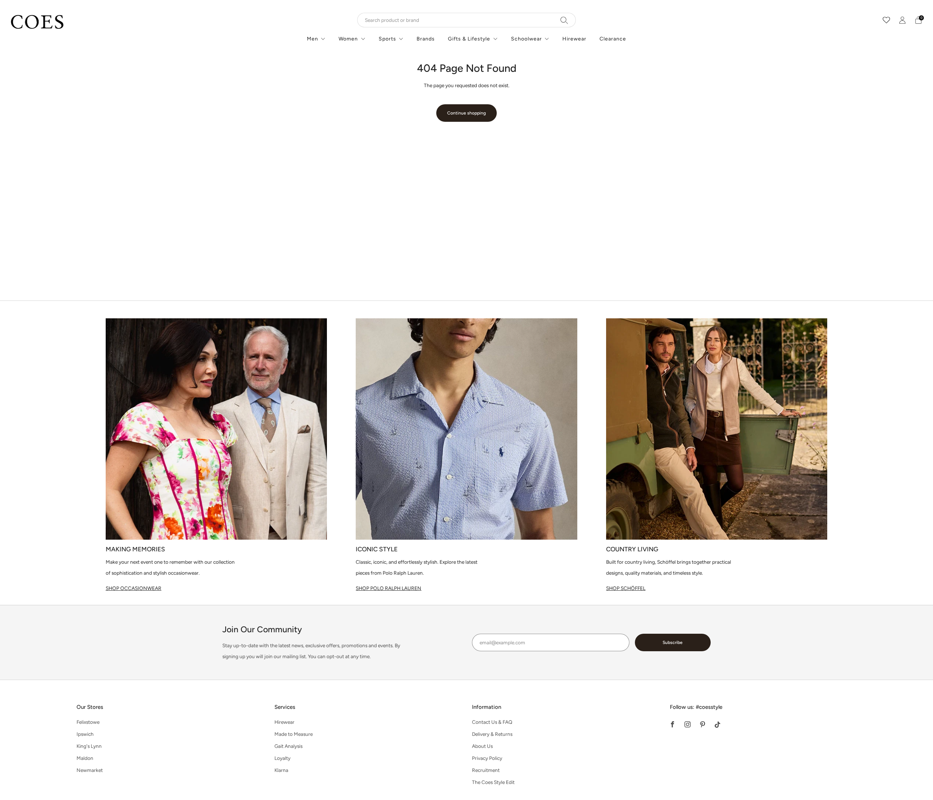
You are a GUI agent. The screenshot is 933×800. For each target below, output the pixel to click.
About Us (482, 746)
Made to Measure (293, 734)
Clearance (613, 39)
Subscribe (673, 642)
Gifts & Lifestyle (469, 39)
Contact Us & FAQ (492, 722)
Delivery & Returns (492, 734)
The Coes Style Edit (493, 782)
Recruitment (486, 770)
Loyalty (282, 758)
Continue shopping (466, 113)
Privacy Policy (487, 758)
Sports (387, 39)
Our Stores (90, 707)
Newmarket (90, 770)
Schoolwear (526, 39)
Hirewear (574, 39)
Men (312, 39)
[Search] (564, 20)
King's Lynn (89, 746)
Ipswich (85, 734)
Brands (426, 39)
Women (348, 39)
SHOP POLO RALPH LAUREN (388, 588)
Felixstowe (88, 722)
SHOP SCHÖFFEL (625, 588)
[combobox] (466, 20)
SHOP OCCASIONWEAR (133, 588)
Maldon (85, 758)
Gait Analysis (288, 746)
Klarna (281, 770)
